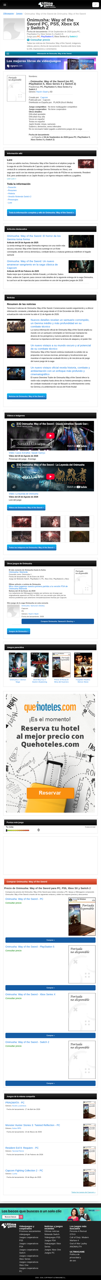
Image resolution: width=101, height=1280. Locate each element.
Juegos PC (49, 1253)
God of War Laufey (78, 1243)
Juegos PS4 (50, 1240)
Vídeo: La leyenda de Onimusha (23, 494)
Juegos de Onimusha (18, 631)
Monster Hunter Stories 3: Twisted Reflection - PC (32, 1125)
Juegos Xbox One (52, 1250)
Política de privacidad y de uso (75, 1257)
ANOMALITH (76, 1246)
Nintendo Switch (51, 1234)
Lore (10, 203)
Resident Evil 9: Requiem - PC (22, 1147)
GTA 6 (72, 1234)
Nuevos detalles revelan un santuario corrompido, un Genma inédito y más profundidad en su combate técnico (60, 323)
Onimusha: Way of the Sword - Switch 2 (27, 1042)
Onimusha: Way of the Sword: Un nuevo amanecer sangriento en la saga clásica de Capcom (32, 264)
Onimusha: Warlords (18, 572)
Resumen (12, 190)
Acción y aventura (19, 1106)
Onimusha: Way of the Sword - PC (24, 899)
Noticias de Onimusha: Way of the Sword (26, 396)
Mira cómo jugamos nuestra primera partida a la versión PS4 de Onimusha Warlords (38, 587)
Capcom (44, 97)
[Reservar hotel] (50, 753)
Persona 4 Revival (78, 1231)
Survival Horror (18, 1151)
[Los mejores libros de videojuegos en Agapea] (50, 64)
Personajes (13, 200)
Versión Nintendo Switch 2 (19, 197)
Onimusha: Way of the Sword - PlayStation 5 (29, 946)
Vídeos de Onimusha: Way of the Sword (25, 508)
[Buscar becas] (50, 1214)
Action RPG (16, 1128)
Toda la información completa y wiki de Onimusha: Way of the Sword (40, 213)
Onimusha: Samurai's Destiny (33, 606)
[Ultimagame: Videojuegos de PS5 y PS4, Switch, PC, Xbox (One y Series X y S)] (47, 5)
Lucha (14, 1174)
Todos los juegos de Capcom (82, 1192)
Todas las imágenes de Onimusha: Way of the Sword (31, 547)
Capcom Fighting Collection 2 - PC (24, 1170)
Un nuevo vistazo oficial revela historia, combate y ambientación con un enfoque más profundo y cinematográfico (60, 371)
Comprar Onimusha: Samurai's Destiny (57, 621)
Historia (11, 193)
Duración (12, 187)
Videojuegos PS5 (52, 1237)
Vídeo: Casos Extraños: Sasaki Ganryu (27, 453)
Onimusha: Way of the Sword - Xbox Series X (30, 994)
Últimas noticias (51, 1231)
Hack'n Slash (42, 92)
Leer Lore (11, 179)
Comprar (50, 940)
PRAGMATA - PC (14, 1102)
